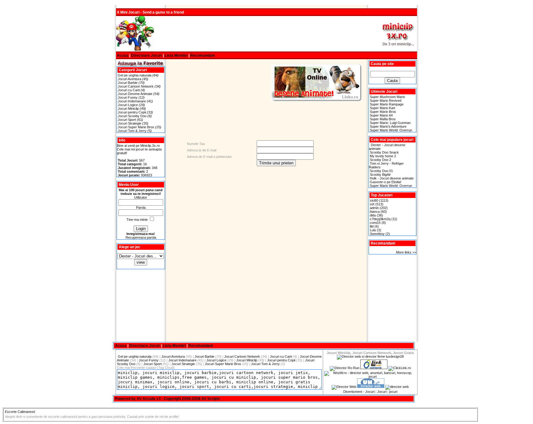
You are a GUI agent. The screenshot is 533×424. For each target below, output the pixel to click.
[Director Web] (399, 368)
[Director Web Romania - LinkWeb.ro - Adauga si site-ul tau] (373, 368)
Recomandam (202, 55)
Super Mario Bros (383, 111)
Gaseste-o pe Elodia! (385, 182)
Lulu (373, 230)
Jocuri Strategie (129, 123)
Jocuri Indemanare (132, 101)
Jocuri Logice (128, 105)
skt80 (374, 200)
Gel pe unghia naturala (134, 75)
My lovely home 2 (383, 156)
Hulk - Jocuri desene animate (392, 178)
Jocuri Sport (127, 119)
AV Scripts (210, 399)
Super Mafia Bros (383, 119)
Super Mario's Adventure (388, 126)
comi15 (375, 222)
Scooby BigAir (380, 174)
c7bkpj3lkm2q (380, 219)
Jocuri (381, 391)
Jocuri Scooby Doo (132, 116)
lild (372, 226)
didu (373, 215)
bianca (375, 211)
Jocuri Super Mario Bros (136, 127)
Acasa (122, 55)
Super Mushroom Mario (387, 97)
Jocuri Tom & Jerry (132, 131)
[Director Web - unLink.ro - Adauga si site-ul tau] (370, 387)
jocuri (393, 391)
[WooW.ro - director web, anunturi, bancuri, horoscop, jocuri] (370, 376)
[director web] (344, 387)
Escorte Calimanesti (20, 412)
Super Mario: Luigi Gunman (390, 123)
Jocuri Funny (128, 97)
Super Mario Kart (382, 108)
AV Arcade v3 (149, 399)
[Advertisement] (266, 34)
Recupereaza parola (141, 237)
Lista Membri (176, 55)
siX (372, 204)
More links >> (406, 252)
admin (374, 208)
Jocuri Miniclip (128, 108)
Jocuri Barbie (128, 82)
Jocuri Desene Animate (135, 94)
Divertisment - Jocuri (358, 391)
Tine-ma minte (137, 219)
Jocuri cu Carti (129, 90)
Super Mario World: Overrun (391, 130)
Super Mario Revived (385, 100)
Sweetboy (377, 234)
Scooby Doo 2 (380, 160)
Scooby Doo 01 (381, 171)
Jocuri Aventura (129, 79)
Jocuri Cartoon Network (136, 86)
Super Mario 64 (381, 115)
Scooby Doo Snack (384, 152)
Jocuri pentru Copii (132, 112)
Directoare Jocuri (146, 55)
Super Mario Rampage (386, 104)
